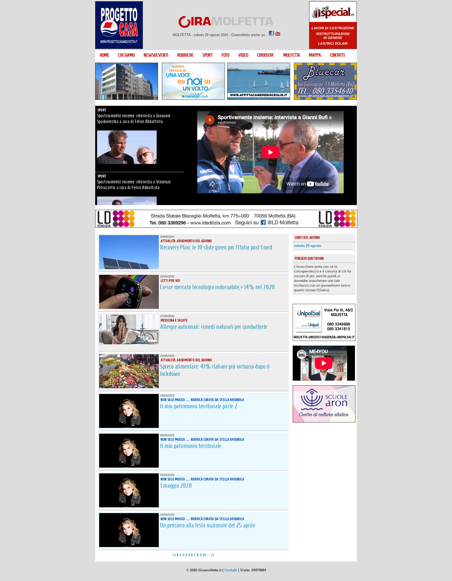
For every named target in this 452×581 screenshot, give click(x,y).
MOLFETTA (291, 55)
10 (204, 555)
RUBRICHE (185, 55)
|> (212, 555)
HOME (104, 55)
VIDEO (243, 55)
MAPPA (315, 55)
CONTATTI (337, 55)
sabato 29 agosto (307, 246)
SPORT (207, 55)
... (208, 555)
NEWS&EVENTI (156, 55)
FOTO (225, 55)
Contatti (230, 570)
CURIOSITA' (265, 55)
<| (174, 555)
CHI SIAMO (126, 55)
